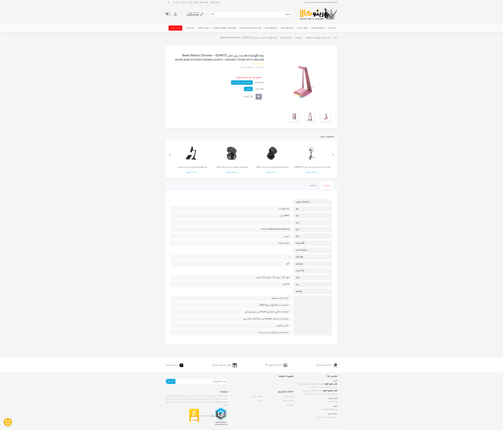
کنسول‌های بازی (271, 27)
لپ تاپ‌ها (332, 27)
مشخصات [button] (326, 185)
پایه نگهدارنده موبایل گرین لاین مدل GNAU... (271, 167)
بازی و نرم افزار (204, 27)
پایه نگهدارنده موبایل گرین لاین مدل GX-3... (231, 167)
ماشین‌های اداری (287, 27)
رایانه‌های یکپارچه (318, 27)
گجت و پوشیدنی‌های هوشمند (250, 27)
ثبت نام (170, 381)
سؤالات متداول (203, 2)
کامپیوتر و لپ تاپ (246, 67)
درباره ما (183, 2)
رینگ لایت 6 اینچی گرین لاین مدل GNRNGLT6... (311, 167)
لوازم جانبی (259, 67)
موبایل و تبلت (303, 27)
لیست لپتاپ (175, 28)
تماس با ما (176, 2)
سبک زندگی (190, 27)
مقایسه (246, 96)
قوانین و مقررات (193, 2)
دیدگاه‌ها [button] (313, 185)
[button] (175, 14)
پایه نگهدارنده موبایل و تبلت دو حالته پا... (191, 167)
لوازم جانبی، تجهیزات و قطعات (224, 27)
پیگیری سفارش (214, 2)
